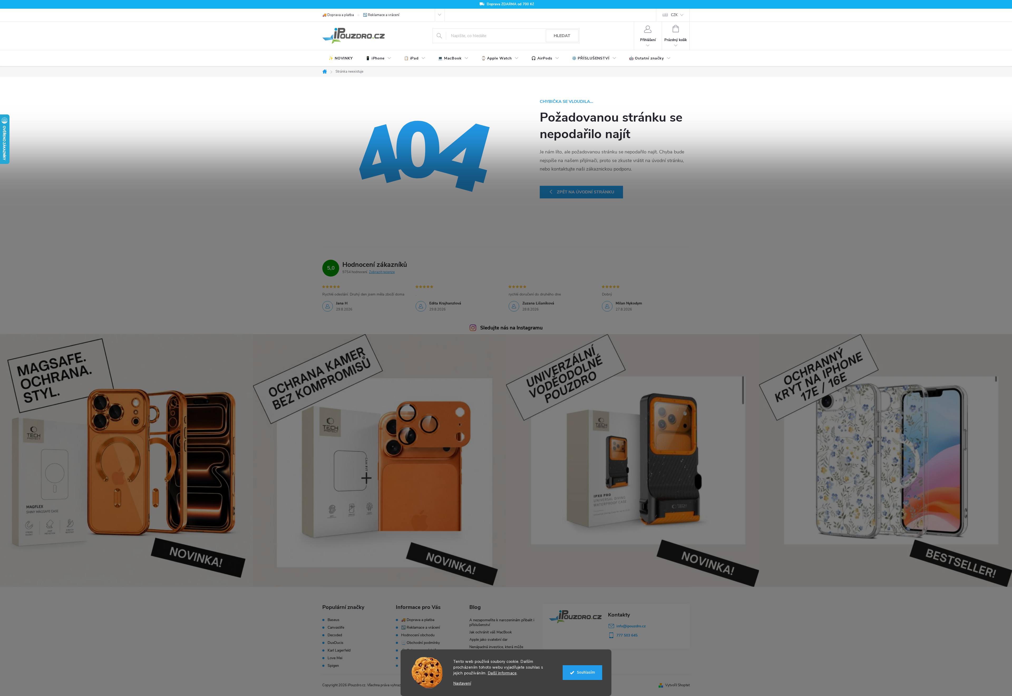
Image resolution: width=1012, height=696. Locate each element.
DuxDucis (335, 643)
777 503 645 (627, 635)
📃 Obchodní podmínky (420, 642)
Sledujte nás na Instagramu (511, 327)
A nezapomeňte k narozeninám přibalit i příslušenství (501, 622)
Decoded (335, 635)
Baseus (333, 620)
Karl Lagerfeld (339, 650)
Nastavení (462, 683)
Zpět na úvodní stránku (585, 192)
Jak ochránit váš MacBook (490, 632)
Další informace (502, 673)
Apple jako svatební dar (488, 639)
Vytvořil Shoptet (677, 685)
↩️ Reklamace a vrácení (381, 15)
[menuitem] (340, 58)
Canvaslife (336, 627)
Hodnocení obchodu (418, 635)
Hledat (562, 36)
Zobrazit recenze (382, 272)
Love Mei (335, 658)
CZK (674, 15)
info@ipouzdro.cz (631, 626)
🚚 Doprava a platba (338, 15)
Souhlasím (586, 672)
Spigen (333, 666)
